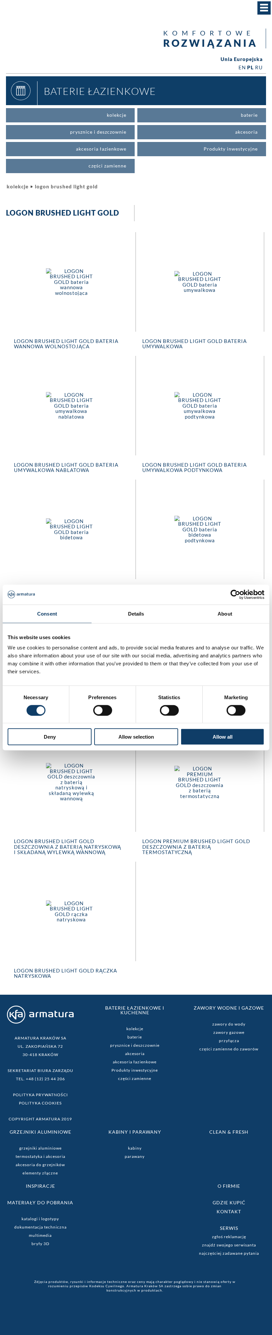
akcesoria (135, 1053)
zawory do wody (228, 1024)
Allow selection (136, 737)
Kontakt (229, 1211)
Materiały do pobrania (40, 1202)
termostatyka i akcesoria (40, 1156)
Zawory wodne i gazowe (229, 1008)
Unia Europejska (242, 59)
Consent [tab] (47, 613)
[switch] (102, 710)
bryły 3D (40, 1243)
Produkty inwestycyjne (134, 1070)
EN (242, 67)
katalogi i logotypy (40, 1218)
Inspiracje (40, 1186)
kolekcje (18, 186)
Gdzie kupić (229, 1202)
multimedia (40, 1235)
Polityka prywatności (40, 1094)
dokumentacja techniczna (40, 1227)
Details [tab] (136, 613)
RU (259, 67)
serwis (229, 1228)
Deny (50, 737)
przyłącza (229, 1040)
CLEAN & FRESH (228, 1132)
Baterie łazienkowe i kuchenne (134, 1010)
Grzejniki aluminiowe (40, 1132)
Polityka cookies (40, 1103)
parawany (135, 1156)
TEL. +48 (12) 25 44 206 (40, 1078)
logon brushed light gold (66, 186)
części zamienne (134, 1078)
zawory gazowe (228, 1032)
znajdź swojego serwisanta (229, 1244)
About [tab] (225, 613)
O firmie (229, 1186)
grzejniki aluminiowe (40, 1148)
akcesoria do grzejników (40, 1164)
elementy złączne (40, 1172)
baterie (134, 1037)
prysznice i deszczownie (135, 1045)
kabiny (135, 1148)
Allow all (223, 737)
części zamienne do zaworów (228, 1048)
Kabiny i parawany (134, 1132)
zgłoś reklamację (229, 1236)
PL (250, 67)
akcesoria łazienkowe (135, 1061)
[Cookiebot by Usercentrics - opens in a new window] (235, 594)
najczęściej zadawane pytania (229, 1253)
